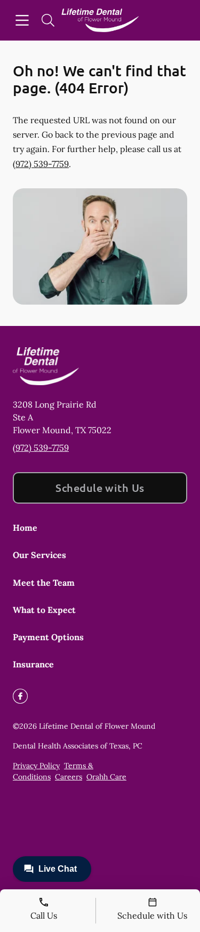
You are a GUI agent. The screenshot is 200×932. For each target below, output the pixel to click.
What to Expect (44, 609)
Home (25, 527)
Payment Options (48, 637)
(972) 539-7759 (41, 163)
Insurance (33, 664)
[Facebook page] (20, 696)
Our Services (39, 554)
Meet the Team (44, 582)
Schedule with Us (100, 488)
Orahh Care (106, 777)
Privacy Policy (36, 765)
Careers (68, 777)
